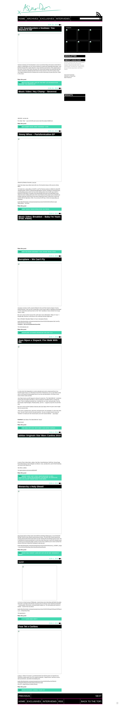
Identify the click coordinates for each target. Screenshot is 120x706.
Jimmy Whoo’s (28, 189)
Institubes (38, 428)
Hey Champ (25, 126)
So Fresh (46, 209)
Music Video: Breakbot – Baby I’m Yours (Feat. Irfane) (39, 217)
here (27, 121)
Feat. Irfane (43, 251)
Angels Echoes (27, 690)
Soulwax (21, 84)
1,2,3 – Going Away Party (24, 610)
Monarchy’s (49, 535)
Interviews (63, 18)
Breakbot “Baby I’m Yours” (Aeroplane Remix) (37, 319)
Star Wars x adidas (22, 467)
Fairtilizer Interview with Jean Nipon (38, 406)
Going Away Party (31, 619)
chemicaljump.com (24, 327)
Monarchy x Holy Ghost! (31, 486)
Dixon (41, 537)
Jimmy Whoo (26, 209)
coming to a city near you (39, 543)
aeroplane (25, 332)
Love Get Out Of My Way (43, 553)
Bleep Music (25, 192)
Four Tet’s (32, 677)
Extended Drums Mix (37, 332)
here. (44, 198)
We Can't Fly (48, 332)
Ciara (28, 476)
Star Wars (42, 479)
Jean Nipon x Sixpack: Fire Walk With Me (38, 341)
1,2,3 (21, 562)
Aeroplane (20, 308)
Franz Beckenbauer (34, 477)
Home (22, 18)
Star (46, 126)
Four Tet (42, 690)
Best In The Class (28, 82)
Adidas (24, 476)
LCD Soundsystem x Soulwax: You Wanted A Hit (37, 29)
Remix (20, 554)
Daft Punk (34, 476)
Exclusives (47, 18)
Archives (32, 18)
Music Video (34, 126)
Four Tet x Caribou (28, 626)
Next (98, 696)
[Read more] (21, 422)
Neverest (41, 126)
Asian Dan (40, 9)
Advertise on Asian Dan (69, 76)
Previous (24, 696)
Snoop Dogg (34, 479)
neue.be (34, 182)
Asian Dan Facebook (69, 74)
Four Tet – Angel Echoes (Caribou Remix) (27, 684)
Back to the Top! (91, 701)
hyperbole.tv (22, 613)
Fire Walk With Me (28, 428)
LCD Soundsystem (52, 82)
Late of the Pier (39, 82)
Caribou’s (20, 675)
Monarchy (55, 553)
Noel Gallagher (24, 479)
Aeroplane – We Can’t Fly (32, 259)
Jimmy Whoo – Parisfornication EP (37, 134)
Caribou (25, 677)
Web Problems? (68, 77)
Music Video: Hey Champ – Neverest (37, 91)
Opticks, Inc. (117, 703)
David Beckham (43, 476)
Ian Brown (44, 477)
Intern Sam (25, 185)
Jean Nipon (55, 413)
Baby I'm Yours (27, 251)
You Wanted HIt (30, 84)
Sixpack (32, 398)
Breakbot (35, 251)
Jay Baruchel (53, 477)
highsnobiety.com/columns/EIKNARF (28, 470)
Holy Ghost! (20, 535)
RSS (98, 13)
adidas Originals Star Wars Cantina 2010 (40, 435)
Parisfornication (36, 209)
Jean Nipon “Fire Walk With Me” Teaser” (32, 419)
